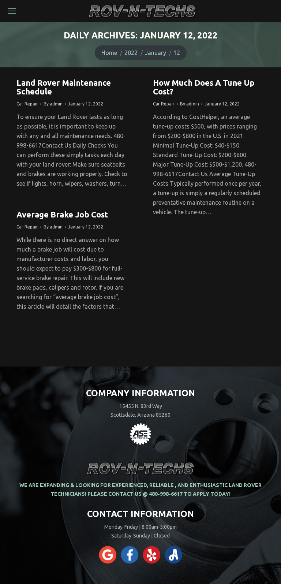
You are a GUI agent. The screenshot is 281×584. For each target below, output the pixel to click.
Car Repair (27, 103)
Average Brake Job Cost (62, 214)
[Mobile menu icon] (11, 11)
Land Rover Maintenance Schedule (63, 87)
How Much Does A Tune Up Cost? (204, 87)
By (53, 103)
